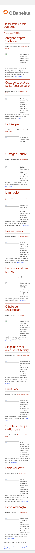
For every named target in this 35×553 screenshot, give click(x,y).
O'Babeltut (19, 12)
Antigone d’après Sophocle (15, 39)
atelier (26, 434)
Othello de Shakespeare (13, 308)
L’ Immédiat (12, 192)
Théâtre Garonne (24, 46)
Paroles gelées (14, 231)
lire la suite (18, 76)
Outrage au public (16, 154)
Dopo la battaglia (15, 507)
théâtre (7, 48)
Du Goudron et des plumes (16, 269)
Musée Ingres (20, 434)
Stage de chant (25, 355)
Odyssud (19, 277)
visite (6, 436)
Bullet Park (11, 389)
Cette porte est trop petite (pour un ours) (17, 84)
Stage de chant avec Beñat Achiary (17, 348)
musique (22, 236)
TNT (18, 236)
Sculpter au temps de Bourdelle (16, 427)
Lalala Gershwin (14, 468)
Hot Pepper (12, 124)
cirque (6, 199)
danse (6, 92)
